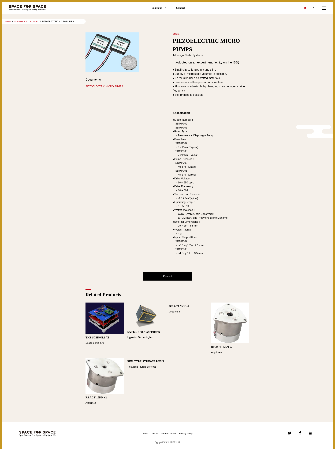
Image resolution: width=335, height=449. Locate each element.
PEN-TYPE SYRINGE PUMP (145, 361)
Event (145, 433)
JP (312, 8)
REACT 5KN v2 (179, 306)
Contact (180, 7)
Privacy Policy (185, 433)
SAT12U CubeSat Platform (143, 331)
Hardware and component (26, 21)
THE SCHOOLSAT (97, 337)
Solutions (157, 7)
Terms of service (168, 433)
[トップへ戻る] (306, 413)
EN (305, 8)
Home (8, 21)
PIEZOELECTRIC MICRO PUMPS (104, 86)
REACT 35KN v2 (221, 346)
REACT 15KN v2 (96, 397)
